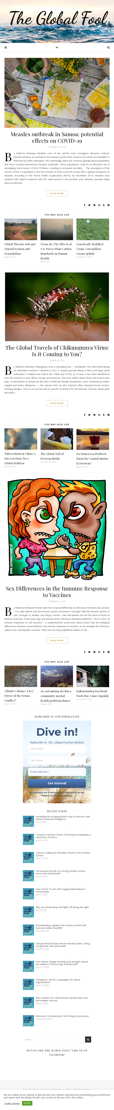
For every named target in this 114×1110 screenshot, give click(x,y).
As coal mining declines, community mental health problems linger (56, 695)
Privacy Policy (49, 795)
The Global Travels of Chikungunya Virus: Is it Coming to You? (57, 350)
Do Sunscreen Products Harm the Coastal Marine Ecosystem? (92, 458)
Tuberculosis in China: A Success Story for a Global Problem (19, 458)
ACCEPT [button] (27, 1103)
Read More (57, 193)
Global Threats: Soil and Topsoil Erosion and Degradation (19, 248)
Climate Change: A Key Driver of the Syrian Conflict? (19, 695)
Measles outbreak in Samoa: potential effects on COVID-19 (57, 137)
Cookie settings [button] (12, 1103)
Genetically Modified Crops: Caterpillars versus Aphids (89, 248)
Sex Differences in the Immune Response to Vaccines (57, 591)
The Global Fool (57, 18)
